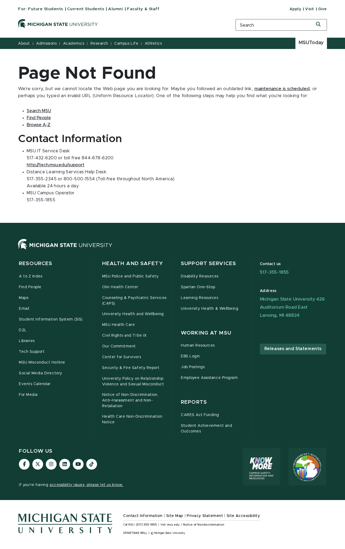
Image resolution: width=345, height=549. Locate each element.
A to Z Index (31, 276)
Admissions (46, 43)
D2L (23, 330)
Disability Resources (200, 276)
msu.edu (173, 524)
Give (322, 9)
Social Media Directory (40, 373)
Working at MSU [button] (206, 333)
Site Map (174, 516)
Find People (39, 118)
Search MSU (39, 111)
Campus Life (126, 43)
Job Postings (193, 367)
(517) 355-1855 (146, 524)
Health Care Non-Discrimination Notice (132, 419)
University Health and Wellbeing (133, 314)
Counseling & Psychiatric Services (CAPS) (134, 300)
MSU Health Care (118, 325)
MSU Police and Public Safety (130, 276)
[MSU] (65, 249)
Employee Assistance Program (209, 378)
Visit (309, 9)
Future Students (45, 9)
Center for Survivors (121, 357)
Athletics (153, 43)
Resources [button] (35, 263)
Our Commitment (119, 346)
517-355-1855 (274, 272)
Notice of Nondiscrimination (203, 524)
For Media (28, 395)
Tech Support (31, 352)
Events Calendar (35, 384)
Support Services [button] (208, 263)
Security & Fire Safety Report (131, 368)
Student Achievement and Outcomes (206, 428)
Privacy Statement (205, 516)
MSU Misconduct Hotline (42, 362)
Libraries (27, 341)
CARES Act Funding (200, 415)
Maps (23, 298)
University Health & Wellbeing (209, 309)
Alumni (115, 9)
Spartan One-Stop (198, 287)
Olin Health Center (120, 287)
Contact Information (143, 516)
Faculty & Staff (143, 9)
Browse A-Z (38, 125)
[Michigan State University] (120, 23)
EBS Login (190, 356)
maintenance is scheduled (282, 89)
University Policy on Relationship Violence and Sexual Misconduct (133, 381)
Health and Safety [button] (132, 263)
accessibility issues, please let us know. (86, 485)
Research (99, 43)
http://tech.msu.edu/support (55, 165)
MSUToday (311, 42)
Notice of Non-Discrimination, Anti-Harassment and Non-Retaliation (130, 400)
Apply (295, 9)
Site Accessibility (243, 516)
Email (24, 309)
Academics (73, 43)
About (24, 43)
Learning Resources (199, 298)
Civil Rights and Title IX (124, 335)
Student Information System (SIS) (51, 319)
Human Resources (198, 345)
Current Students (85, 9)
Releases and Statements (293, 349)
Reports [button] (194, 402)
